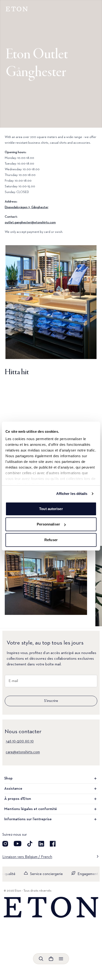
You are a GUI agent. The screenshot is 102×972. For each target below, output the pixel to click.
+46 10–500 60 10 (20, 741)
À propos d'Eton (17, 799)
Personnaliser (48, 524)
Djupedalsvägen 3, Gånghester (26, 207)
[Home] (51, 907)
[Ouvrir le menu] (61, 959)
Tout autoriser (51, 509)
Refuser (51, 540)
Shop (8, 778)
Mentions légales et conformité (30, 809)
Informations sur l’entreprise (28, 819)
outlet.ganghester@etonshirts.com (30, 222)
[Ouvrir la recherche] (41, 959)
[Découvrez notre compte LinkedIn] (41, 844)
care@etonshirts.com (23, 752)
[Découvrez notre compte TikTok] (30, 844)
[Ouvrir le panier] (51, 959)
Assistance (13, 789)
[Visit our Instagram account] (5, 844)
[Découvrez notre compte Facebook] (53, 844)
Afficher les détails (72, 494)
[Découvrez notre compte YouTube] (17, 844)
